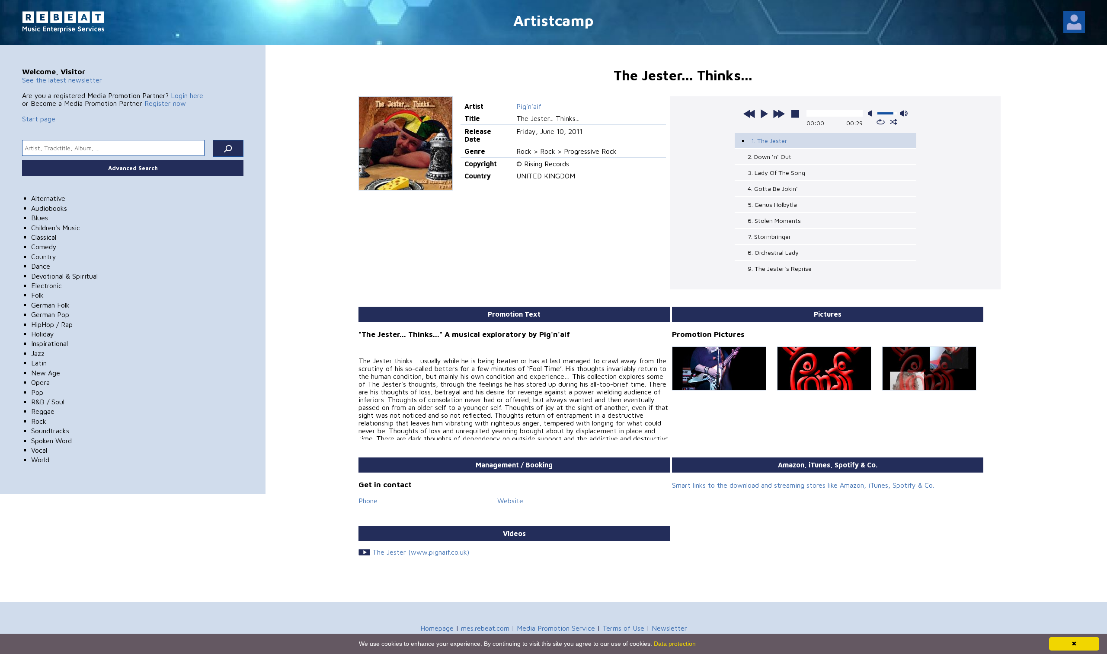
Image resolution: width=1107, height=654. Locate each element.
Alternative (48, 198)
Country (43, 256)
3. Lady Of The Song (776, 172)
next (779, 114)
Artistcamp (553, 20)
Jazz (38, 353)
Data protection (675, 643)
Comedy (44, 247)
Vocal (39, 450)
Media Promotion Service (556, 628)
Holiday (42, 334)
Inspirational (49, 343)
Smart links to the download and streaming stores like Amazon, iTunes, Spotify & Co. (803, 485)
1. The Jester (769, 140)
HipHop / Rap (52, 324)
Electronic (46, 285)
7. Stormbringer (769, 236)
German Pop (50, 314)
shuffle (893, 122)
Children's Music (55, 228)
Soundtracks (50, 431)
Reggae (42, 411)
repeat (880, 122)
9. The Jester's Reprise (780, 268)
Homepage (437, 628)
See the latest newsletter (62, 80)
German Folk (50, 305)
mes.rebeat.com (485, 628)
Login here (187, 95)
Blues (39, 218)
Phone (368, 501)
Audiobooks (49, 208)
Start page (38, 119)
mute (872, 113)
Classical (43, 237)
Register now (165, 103)
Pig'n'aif (528, 106)
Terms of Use (623, 628)
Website (510, 501)
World (40, 460)
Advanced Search (133, 168)
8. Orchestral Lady (773, 252)
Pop (37, 392)
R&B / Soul (47, 402)
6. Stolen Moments (774, 220)
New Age (45, 373)
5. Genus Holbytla (772, 204)
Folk (37, 295)
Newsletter (669, 628)
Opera (40, 382)
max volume (904, 113)
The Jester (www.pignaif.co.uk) (420, 552)
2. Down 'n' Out (769, 156)
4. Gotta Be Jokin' (773, 188)
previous (749, 114)
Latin (39, 363)
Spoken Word (51, 440)
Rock (38, 421)
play (764, 113)
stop (795, 114)
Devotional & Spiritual (64, 276)
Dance (40, 266)
